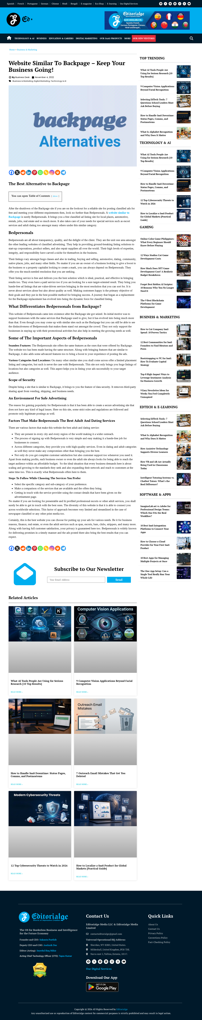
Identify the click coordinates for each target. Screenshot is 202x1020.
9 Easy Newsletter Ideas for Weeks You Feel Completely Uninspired (155, 393)
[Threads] (184, 3)
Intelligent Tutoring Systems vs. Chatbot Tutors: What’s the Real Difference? (157, 481)
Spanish (10, 3)
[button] (191, 38)
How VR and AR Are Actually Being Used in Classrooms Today (155, 465)
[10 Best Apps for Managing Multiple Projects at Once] (184, 559)
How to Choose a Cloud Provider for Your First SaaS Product (154, 545)
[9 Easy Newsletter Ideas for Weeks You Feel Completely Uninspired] (184, 392)
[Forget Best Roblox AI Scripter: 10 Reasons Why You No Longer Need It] (184, 286)
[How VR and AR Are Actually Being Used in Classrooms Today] (184, 463)
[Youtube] (189, 3)
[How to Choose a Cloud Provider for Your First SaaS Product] (184, 543)
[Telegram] (63, 172)
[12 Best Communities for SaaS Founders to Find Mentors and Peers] (184, 344)
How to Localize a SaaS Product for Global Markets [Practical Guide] (101, 867)
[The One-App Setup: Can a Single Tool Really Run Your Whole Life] (184, 572)
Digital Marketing (86, 38)
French (21, 3)
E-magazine (86, 3)
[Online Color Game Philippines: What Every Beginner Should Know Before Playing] (184, 240)
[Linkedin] (175, 3)
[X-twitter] (165, 3)
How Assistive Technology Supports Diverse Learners (154, 450)
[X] (17, 172)
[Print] (57, 172)
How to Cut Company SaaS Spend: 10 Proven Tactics (154, 331)
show (55, 196)
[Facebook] (160, 3)
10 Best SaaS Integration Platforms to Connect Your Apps (154, 529)
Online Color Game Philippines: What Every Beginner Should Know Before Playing (157, 242)
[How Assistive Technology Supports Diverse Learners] (184, 450)
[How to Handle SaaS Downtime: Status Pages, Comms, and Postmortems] (184, 117)
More (127, 38)
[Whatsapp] (40, 172)
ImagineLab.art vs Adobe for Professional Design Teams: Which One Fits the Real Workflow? (155, 511)
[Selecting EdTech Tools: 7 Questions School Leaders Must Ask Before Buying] (184, 101)
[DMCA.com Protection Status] (40, 976)
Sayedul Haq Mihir (46, 950)
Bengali (74, 3)
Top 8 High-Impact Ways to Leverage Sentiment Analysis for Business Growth (155, 377)
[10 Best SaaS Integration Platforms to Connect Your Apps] (184, 527)
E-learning (112, 3)
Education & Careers (61, 38)
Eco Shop (99, 3)
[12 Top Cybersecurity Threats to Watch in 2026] (184, 201)
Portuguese (32, 3)
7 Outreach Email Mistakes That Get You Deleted (100, 775)
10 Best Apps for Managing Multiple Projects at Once (154, 559)
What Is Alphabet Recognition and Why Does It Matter (156, 133)
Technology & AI (24, 38)
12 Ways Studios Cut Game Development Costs (154, 257)
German (44, 3)
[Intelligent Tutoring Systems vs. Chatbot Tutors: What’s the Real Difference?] (184, 479)
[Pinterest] (170, 3)
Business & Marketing (27, 49)
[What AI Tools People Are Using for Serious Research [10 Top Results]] (184, 71)
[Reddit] (23, 172)
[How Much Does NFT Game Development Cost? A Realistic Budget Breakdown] (184, 270)
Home (12, 49)
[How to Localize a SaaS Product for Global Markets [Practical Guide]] (184, 215)
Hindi (64, 3)
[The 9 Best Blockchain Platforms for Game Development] (184, 302)
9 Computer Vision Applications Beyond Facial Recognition (104, 682)
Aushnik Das (50, 945)
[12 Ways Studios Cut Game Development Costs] (184, 256)
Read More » (17, 692)
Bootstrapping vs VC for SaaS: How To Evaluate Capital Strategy (156, 361)
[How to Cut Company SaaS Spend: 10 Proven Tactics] (184, 330)
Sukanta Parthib (48, 939)
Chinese (55, 3)
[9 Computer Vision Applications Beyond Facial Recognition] (184, 87)
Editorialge (122, 1009)
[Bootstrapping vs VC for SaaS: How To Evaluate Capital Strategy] (184, 360)
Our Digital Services (129, 3)
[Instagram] (179, 3)
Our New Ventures (144, 38)
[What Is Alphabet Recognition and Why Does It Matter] (184, 133)
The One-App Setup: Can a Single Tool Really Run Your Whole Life (155, 574)
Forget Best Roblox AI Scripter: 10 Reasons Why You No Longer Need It (157, 287)
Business (42, 38)
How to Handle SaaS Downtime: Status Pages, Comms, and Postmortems (38, 775)
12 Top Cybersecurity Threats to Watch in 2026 (39, 865)
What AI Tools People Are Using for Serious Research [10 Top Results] (37, 682)
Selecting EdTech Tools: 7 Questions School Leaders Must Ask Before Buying (156, 103)
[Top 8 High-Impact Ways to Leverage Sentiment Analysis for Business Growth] (184, 376)
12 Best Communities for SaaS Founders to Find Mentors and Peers (156, 345)
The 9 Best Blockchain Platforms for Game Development (152, 303)
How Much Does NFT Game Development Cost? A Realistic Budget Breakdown (156, 271)
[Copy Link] (46, 172)
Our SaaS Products (111, 38)
